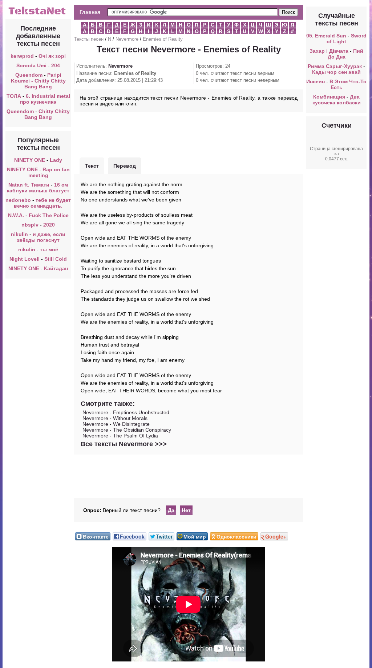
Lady (56, 160)
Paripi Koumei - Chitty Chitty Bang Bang (38, 80)
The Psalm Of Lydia (135, 436)
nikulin (19, 234)
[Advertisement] (188, 133)
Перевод (124, 166)
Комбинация (329, 97)
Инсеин (315, 81)
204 (55, 65)
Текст (92, 166)
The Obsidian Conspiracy (142, 430)
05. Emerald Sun (326, 36)
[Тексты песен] (38, 14)
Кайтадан (56, 268)
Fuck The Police (49, 215)
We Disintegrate (131, 424)
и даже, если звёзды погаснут (41, 237)
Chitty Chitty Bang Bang (47, 114)
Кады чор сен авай (336, 72)
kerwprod (22, 56)
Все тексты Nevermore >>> (124, 444)
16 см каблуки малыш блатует (38, 187)
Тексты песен (89, 39)
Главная (90, 12)
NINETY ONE (29, 160)
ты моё (49, 249)
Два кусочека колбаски (336, 99)
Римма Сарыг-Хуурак (335, 66)
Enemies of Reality (163, 39)
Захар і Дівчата (329, 51)
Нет (186, 510)
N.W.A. (16, 215)
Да (171, 510)
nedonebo (18, 200)
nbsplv (30, 225)
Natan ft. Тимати (28, 185)
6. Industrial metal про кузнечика (45, 99)
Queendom (29, 75)
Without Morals (130, 418)
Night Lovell (24, 259)
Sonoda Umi (31, 65)
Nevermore (127, 39)
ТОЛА (14, 96)
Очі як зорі (52, 56)
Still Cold (55, 259)
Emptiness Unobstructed (141, 412)
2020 (49, 225)
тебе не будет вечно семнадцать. (42, 203)
